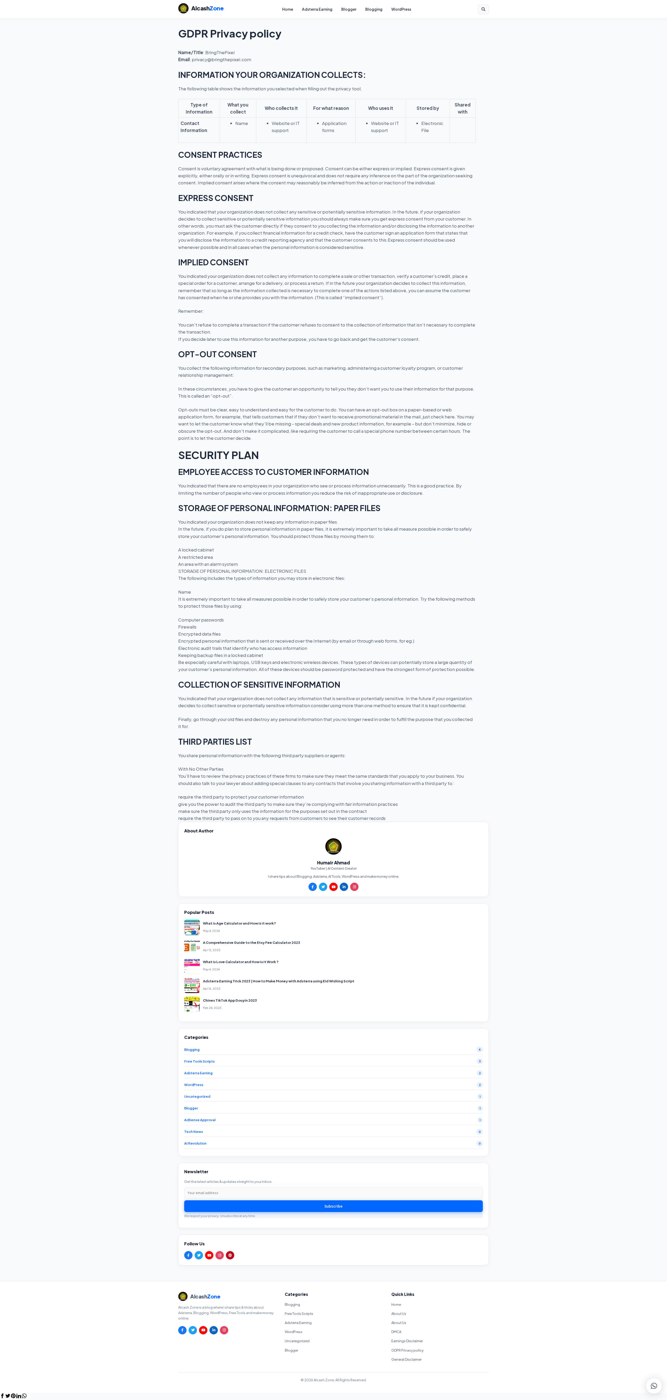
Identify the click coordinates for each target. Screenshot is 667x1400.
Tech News (193, 1131)
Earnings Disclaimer (407, 1341)
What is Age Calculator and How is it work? (239, 923)
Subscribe (333, 1206)
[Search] (483, 9)
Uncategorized (197, 1096)
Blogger (348, 9)
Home (287, 9)
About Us (398, 1313)
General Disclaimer (406, 1359)
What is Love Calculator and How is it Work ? (241, 962)
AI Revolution (195, 1143)
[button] (654, 1386)
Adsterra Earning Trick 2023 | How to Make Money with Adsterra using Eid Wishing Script (278, 981)
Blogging (373, 9)
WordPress (401, 9)
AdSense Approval (199, 1120)
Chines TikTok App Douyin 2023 (230, 1000)
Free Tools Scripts (199, 1061)
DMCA (396, 1332)
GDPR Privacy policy (407, 1350)
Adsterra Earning (317, 9)
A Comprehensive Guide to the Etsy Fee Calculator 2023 (251, 942)
